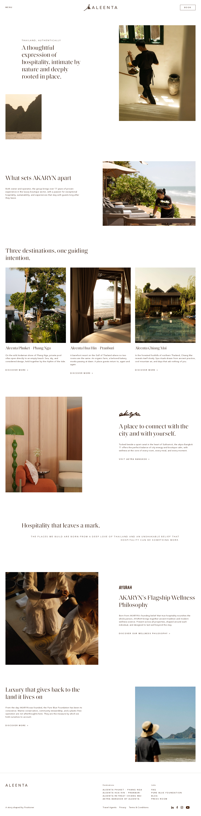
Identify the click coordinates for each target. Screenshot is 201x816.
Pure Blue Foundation (166, 793)
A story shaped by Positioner (19, 808)
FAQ (153, 790)
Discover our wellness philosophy (143, 633)
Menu (8, 7)
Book (187, 7)
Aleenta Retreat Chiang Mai (122, 796)
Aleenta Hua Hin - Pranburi (121, 793)
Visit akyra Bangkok (133, 459)
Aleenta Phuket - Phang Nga (122, 790)
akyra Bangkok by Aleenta (121, 799)
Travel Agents (109, 808)
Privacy (122, 808)
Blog (154, 796)
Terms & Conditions (138, 808)
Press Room (159, 799)
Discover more (15, 370)
